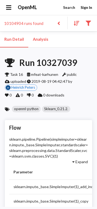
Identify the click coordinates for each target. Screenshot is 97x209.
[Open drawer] (8, 7)
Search (69, 7)
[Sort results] (74, 23)
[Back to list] (59, 23)
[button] (26, 109)
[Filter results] (88, 23)
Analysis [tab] (40, 39)
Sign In (86, 7)
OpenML (27, 7)
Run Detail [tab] (14, 39)
